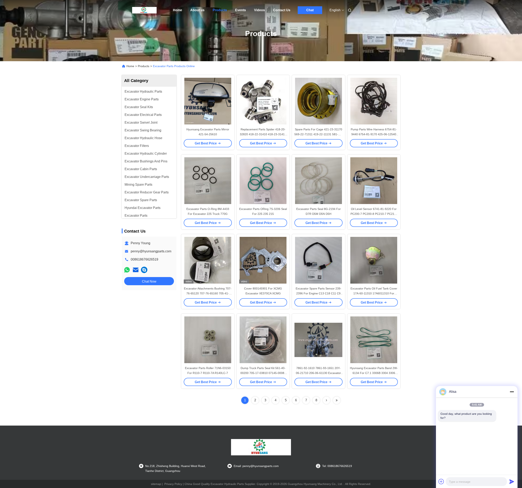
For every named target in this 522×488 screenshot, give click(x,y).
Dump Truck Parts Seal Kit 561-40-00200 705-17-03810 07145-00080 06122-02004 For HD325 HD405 (263, 372)
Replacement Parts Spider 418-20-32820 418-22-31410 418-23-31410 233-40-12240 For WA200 (263, 134)
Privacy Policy (173, 484)
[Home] (144, 10)
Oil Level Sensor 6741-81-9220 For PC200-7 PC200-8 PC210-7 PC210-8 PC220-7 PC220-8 (374, 213)
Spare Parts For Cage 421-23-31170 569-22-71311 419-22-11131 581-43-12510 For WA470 (318, 134)
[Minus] (511, 391)
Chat (310, 10)
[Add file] (441, 481)
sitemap (156, 484)
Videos (259, 10)
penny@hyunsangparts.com (151, 251)
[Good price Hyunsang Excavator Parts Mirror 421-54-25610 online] (208, 101)
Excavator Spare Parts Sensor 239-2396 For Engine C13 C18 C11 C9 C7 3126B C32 (318, 293)
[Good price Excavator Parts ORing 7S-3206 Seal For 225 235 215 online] (263, 180)
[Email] (135, 270)
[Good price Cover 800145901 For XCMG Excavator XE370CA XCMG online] (263, 260)
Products (220, 10)
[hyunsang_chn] (144, 270)
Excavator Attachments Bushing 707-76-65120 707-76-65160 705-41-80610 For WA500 (207, 293)
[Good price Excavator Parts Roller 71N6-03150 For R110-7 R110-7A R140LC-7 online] (208, 339)
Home (177, 10)
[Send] (512, 481)
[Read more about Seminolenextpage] (326, 400)
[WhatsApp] (127, 270)
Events (240, 10)
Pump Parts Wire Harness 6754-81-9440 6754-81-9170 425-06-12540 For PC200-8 (374, 134)
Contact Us (281, 10)
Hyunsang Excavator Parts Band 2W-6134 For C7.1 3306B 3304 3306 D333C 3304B (374, 372)
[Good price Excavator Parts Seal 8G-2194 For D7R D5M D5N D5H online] (318, 180)
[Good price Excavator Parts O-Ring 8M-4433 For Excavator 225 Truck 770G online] (208, 180)
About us (197, 10)
